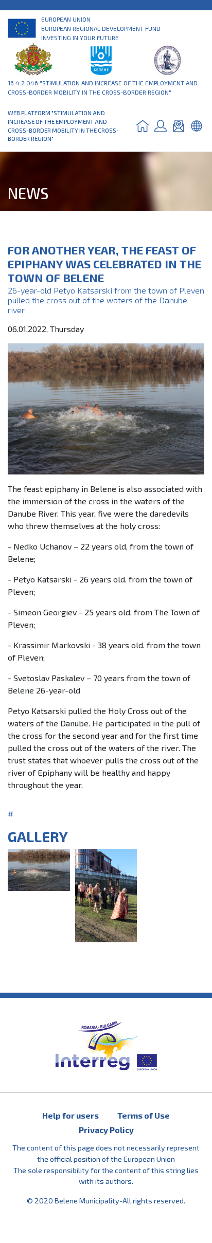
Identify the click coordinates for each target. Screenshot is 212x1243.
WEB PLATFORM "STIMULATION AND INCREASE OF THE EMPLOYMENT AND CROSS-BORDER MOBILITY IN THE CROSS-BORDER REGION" (63, 125)
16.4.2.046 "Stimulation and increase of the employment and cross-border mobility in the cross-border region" (103, 87)
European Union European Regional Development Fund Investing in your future (101, 28)
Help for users (70, 1115)
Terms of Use (143, 1115)
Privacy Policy (106, 1130)
